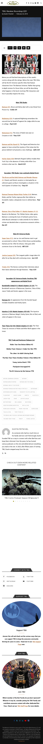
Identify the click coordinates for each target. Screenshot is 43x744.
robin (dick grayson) (9, 408)
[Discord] (37, 3)
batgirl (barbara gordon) (11, 378)
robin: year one (23, 408)
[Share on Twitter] (19, 47)
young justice (30, 418)
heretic (27, 395)
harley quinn (17, 395)
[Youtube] (35, 3)
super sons (34, 408)
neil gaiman (18, 402)
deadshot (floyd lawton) (27, 392)
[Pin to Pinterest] (24, 47)
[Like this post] (10, 47)
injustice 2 (35, 395)
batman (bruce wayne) (9, 382)
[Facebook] (26, 3)
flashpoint (6, 395)
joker (15, 398)
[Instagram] (31, 3)
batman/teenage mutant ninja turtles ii (15, 388)
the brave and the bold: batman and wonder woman (18, 415)
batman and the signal (26, 382)
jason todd (6, 398)
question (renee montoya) (11, 405)
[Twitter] (28, 3)
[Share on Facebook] (15, 47)
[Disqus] (21, 530)
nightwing (28, 402)
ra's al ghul (25, 405)
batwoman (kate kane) (9, 392)
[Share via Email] (28, 47)
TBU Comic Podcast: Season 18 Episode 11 (21, 498)
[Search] (41, 3)
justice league (24, 398)
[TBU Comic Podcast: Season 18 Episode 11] (21, 482)
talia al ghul (7, 412)
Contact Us (21, 741)
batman (24, 378)
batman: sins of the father (11, 385)
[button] (3, 485)
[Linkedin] (33, 3)
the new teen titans (9, 418)
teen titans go (18, 412)
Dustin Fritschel (8, 14)
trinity (21, 418)
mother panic (7, 402)
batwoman (34, 388)
